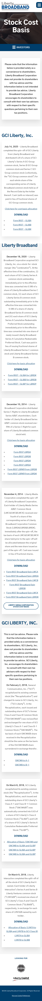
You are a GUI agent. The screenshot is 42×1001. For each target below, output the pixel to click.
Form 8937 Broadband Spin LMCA (22, 572)
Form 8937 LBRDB (22, 457)
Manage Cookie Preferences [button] (21, 995)
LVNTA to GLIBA (22, 936)
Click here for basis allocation (21, 364)
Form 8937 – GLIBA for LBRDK (22, 375)
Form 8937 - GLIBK (22, 229)
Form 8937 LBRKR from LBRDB (22, 470)
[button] (39, 5)
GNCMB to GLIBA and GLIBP (22, 854)
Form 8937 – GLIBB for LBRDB (22, 380)
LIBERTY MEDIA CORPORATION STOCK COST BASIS (21, 606)
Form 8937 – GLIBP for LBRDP (22, 384)
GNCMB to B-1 (22, 765)
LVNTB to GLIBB (22, 940)
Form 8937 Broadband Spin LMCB (22, 580)
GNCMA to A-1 (22, 761)
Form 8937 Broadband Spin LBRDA (22, 576)
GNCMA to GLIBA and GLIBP (22, 850)
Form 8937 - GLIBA (22, 221)
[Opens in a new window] (21, 968)
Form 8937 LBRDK (22, 461)
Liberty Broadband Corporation (16, 991)
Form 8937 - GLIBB (22, 225)
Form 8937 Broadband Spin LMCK (22, 593)
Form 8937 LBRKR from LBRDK (22, 474)
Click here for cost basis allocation (21, 209)
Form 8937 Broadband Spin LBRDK (22, 597)
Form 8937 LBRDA (22, 452)
